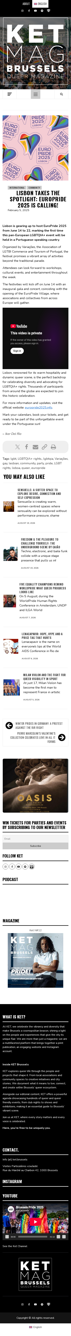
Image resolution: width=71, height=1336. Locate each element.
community (28, 463)
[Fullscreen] (64, 1236)
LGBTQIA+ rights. (30, 459)
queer (26, 468)
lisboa (16, 468)
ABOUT (26, 4)
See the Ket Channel (15, 1246)
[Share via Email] (35, 447)
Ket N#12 (35, 930)
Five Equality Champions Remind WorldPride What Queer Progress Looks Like (42, 588)
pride (49, 463)
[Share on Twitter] (17, 447)
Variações (61, 459)
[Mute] (58, 1236)
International (16, 187)
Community (34, 187)
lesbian (14, 463)
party (40, 463)
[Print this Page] (53, 447)
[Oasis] (35, 786)
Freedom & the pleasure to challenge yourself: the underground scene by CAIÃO (40, 543)
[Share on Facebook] (26, 447)
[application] (35, 1221)
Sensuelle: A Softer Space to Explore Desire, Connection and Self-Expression (39, 494)
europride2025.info (38, 407)
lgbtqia (48, 459)
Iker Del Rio (13, 434)
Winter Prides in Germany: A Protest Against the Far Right (39, 725)
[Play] (7, 1236)
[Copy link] (44, 447)
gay (5, 463)
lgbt (13, 459)
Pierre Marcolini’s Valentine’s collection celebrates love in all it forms (32, 737)
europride (38, 468)
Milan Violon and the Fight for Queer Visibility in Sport (44, 677)
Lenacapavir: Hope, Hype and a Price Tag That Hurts (42, 636)
